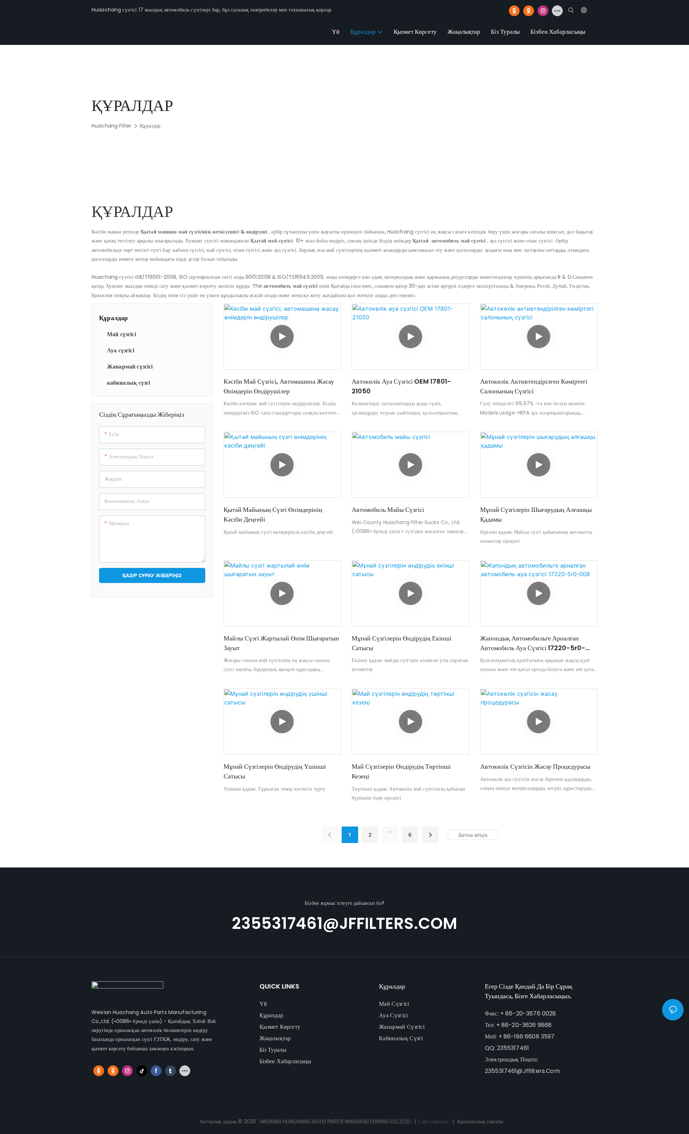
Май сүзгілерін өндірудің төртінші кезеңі (401, 771)
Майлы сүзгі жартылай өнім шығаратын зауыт (281, 643)
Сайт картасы (433, 1121)
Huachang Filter (111, 125)
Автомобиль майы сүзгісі (388, 509)
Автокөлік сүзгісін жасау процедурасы (535, 766)
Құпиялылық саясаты (480, 1121)
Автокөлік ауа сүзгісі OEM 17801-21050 (401, 386)
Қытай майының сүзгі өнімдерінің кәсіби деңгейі (273, 514)
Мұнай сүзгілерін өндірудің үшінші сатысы (275, 771)
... (390, 830)
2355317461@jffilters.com (344, 923)
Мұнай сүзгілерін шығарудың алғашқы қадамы (536, 514)
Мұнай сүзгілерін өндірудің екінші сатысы (401, 643)
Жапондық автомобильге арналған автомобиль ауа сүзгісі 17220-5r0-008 (532, 643)
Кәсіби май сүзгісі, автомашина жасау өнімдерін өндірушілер (279, 386)
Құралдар (150, 125)
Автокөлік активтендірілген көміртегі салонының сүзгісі (533, 386)
